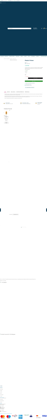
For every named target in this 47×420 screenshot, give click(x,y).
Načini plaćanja (2, 400)
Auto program (7, 58)
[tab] (5, 92)
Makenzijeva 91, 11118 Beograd (2, 408)
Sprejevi (1, 390)
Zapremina (26, 71)
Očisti (25, 74)
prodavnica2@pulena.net (3, 411)
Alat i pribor (1, 389)
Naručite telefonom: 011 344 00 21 (30, 87)
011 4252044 (2, 410)
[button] (44, 28)
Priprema (11, 58)
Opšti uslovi (1, 399)
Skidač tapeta (6, 118)
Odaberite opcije (6, 116)
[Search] (30, 28)
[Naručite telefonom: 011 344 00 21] (25, 87)
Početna (5, 58)
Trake (1, 393)
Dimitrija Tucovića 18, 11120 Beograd (3, 404)
